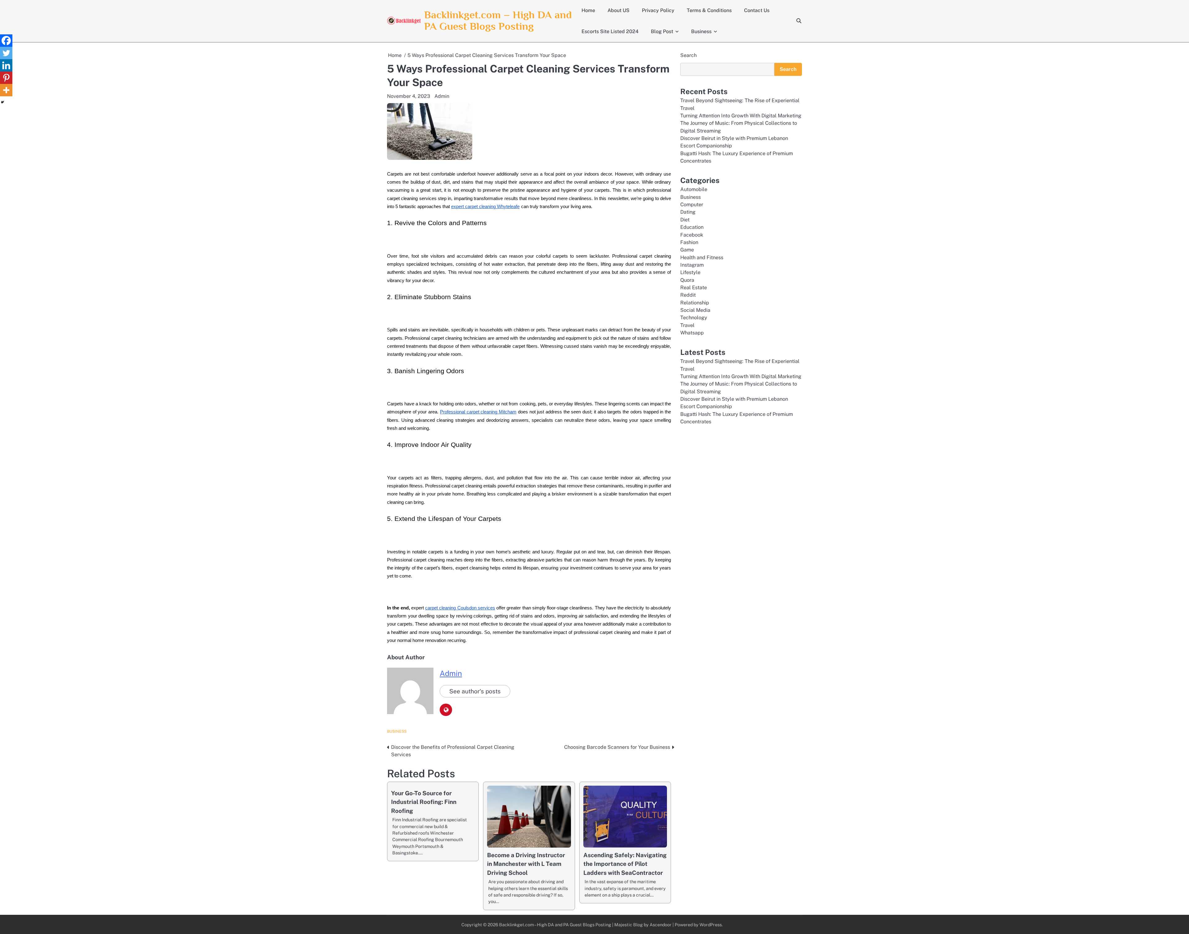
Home (588, 10)
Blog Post (662, 31)
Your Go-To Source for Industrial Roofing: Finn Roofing (423, 802)
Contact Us (756, 10)
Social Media (695, 310)
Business (701, 31)
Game (687, 250)
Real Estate (693, 287)
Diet (685, 220)
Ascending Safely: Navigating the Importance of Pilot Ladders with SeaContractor (625, 864)
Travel (687, 325)
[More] (6, 90)
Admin (441, 96)
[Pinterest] (6, 78)
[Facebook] (6, 40)
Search (688, 55)
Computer (691, 204)
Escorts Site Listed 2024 (609, 31)
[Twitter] (6, 53)
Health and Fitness (701, 257)
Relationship (694, 303)
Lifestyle (690, 272)
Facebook (691, 235)
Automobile (693, 189)
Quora (687, 280)
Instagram (692, 265)
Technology (693, 318)
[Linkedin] (6, 65)
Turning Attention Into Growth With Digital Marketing (740, 116)
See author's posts (475, 691)
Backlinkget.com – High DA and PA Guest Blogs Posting (498, 20)
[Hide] (2, 102)
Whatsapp (692, 333)
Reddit (688, 295)
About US (618, 10)
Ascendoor (661, 924)
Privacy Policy (658, 10)
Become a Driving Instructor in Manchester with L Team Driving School (526, 864)
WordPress (710, 924)
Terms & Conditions (709, 10)
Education (691, 227)
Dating (687, 212)
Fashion (689, 242)
